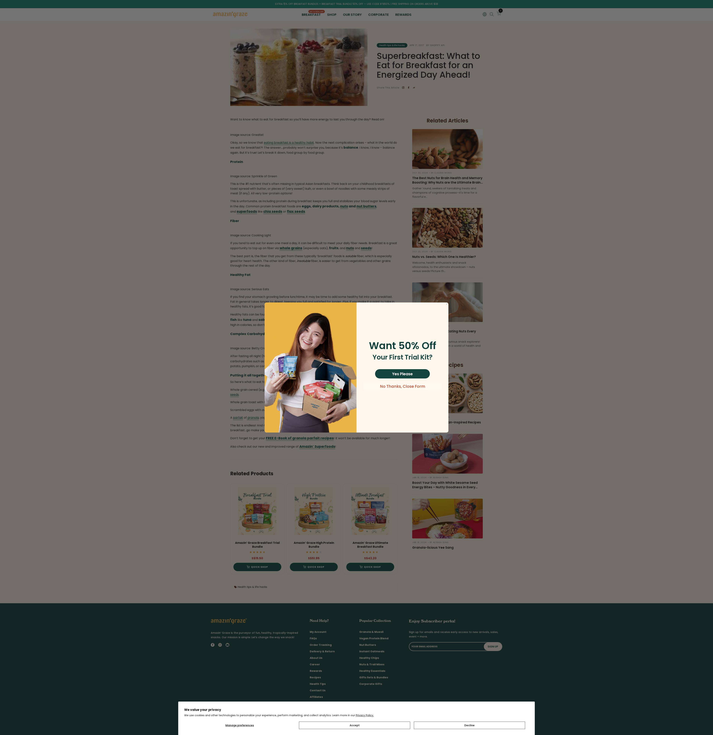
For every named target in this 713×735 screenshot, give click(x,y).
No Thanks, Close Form (402, 386)
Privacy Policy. (365, 715)
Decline (469, 725)
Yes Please (402, 374)
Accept (355, 725)
